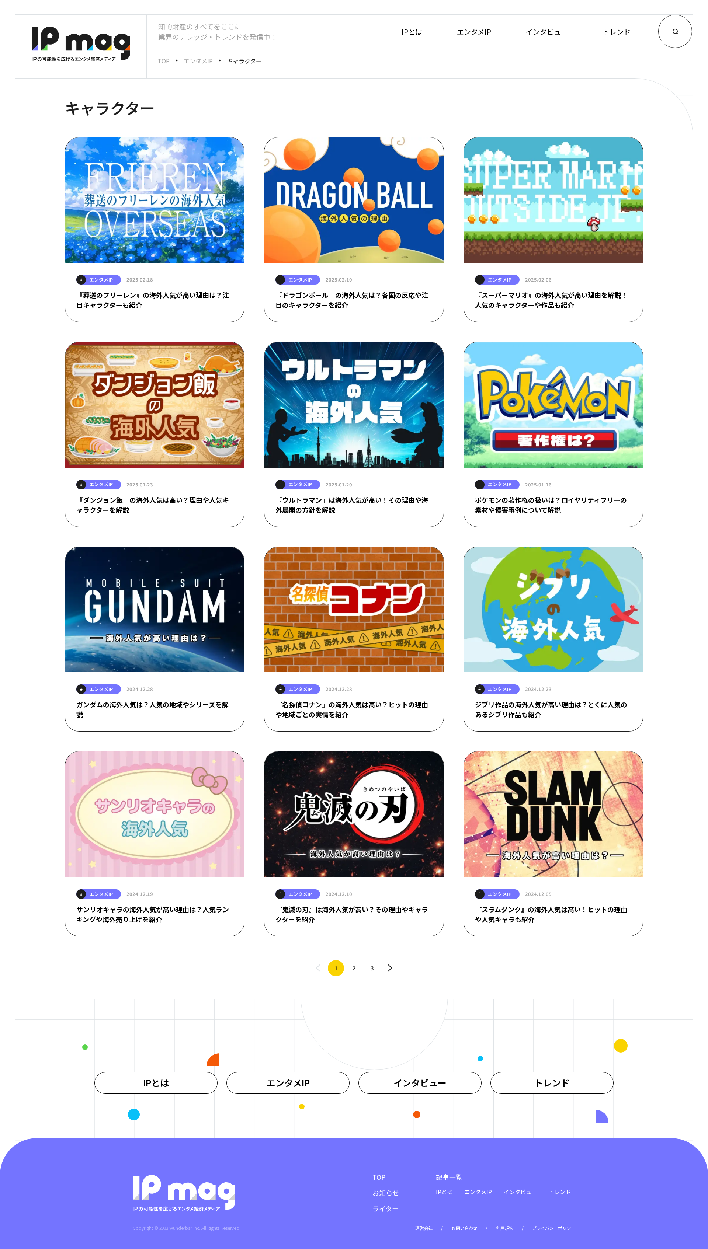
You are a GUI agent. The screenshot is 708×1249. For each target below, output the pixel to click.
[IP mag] (80, 45)
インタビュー (547, 31)
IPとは (412, 31)
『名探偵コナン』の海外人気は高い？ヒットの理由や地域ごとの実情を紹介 (351, 709)
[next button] (390, 968)
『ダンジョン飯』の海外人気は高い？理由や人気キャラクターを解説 (152, 504)
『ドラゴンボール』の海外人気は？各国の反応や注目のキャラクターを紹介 (351, 300)
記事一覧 (449, 1177)
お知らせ (385, 1192)
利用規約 (504, 1228)
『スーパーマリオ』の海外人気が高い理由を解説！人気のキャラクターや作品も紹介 (551, 300)
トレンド (617, 31)
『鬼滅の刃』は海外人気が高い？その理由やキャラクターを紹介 (351, 914)
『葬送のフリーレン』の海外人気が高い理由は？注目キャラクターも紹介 (152, 300)
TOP (163, 60)
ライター (385, 1208)
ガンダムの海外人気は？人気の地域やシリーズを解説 (152, 709)
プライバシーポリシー (553, 1228)
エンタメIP (474, 31)
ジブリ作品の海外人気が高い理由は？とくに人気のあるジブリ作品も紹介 (551, 709)
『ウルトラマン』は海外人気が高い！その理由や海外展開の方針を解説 (351, 504)
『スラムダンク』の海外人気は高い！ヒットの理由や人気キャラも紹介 (551, 914)
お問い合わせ (464, 1228)
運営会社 (424, 1228)
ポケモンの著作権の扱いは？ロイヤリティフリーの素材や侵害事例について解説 (551, 504)
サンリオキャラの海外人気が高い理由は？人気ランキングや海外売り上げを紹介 (152, 914)
